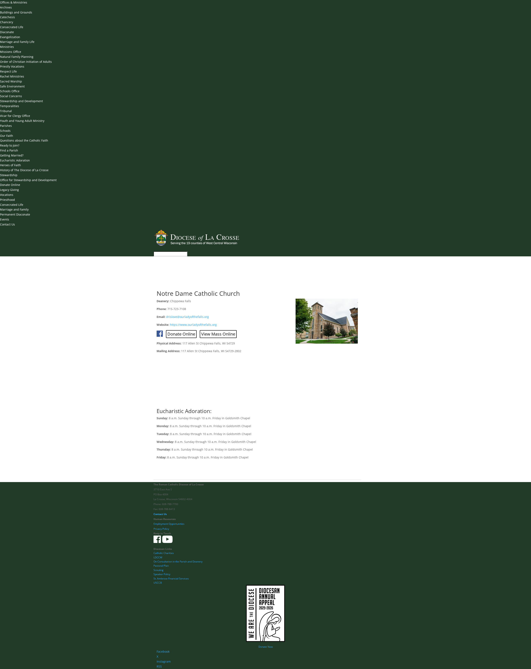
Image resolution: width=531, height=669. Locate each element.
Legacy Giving (9, 190)
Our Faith (6, 136)
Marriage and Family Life (17, 42)
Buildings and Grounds (16, 12)
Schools (5, 131)
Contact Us (7, 224)
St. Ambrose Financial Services (171, 578)
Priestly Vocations (12, 66)
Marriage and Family (14, 209)
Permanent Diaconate (15, 214)
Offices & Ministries (13, 2)
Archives (6, 7)
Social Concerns (11, 96)
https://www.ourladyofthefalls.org (193, 325)
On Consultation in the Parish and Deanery (177, 561)
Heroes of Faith (10, 165)
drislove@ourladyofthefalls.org (187, 317)
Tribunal (6, 111)
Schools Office (9, 91)
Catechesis (7, 17)
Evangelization (10, 37)
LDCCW (157, 557)
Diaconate (7, 32)
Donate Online (10, 185)
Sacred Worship (11, 81)
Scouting (158, 570)
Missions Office (10, 52)
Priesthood (7, 200)
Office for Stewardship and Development (28, 180)
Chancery (6, 22)
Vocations (6, 195)
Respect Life (8, 71)
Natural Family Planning (16, 57)
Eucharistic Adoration (15, 160)
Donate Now (265, 646)
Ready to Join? (9, 145)
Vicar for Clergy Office (15, 116)
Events (4, 219)
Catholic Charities (163, 553)
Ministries (7, 47)
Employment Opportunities (168, 524)
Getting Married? (11, 155)
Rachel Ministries (12, 76)
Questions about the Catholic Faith (24, 140)
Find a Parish (9, 150)
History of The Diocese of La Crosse (24, 170)
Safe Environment (12, 86)
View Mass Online (218, 334)
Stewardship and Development (21, 101)
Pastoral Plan (161, 565)
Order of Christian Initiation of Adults (26, 62)
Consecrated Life (11, 27)
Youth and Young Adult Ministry (22, 121)
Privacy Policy (161, 529)
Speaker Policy (161, 574)
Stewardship (8, 175)
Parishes (6, 126)
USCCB (157, 582)
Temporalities (9, 106)
